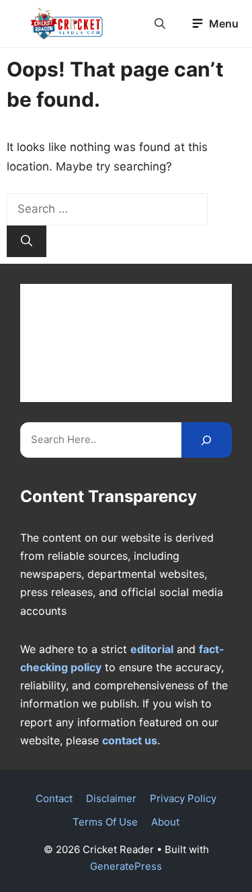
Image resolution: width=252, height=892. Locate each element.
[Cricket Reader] (67, 23)
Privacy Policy (183, 798)
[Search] (26, 242)
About (165, 821)
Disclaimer (111, 798)
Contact (54, 798)
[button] (160, 23)
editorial (151, 649)
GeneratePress (126, 866)
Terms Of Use (105, 821)
